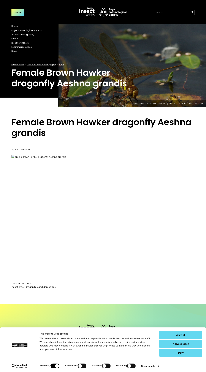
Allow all (180, 335)
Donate (18, 12)
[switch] (82, 366)
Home (14, 26)
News (14, 51)
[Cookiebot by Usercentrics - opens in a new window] (19, 366)
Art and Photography (22, 34)
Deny (181, 352)
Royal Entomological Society (26, 30)
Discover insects (20, 42)
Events (14, 38)
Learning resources (21, 46)
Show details (148, 366)
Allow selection (181, 344)
